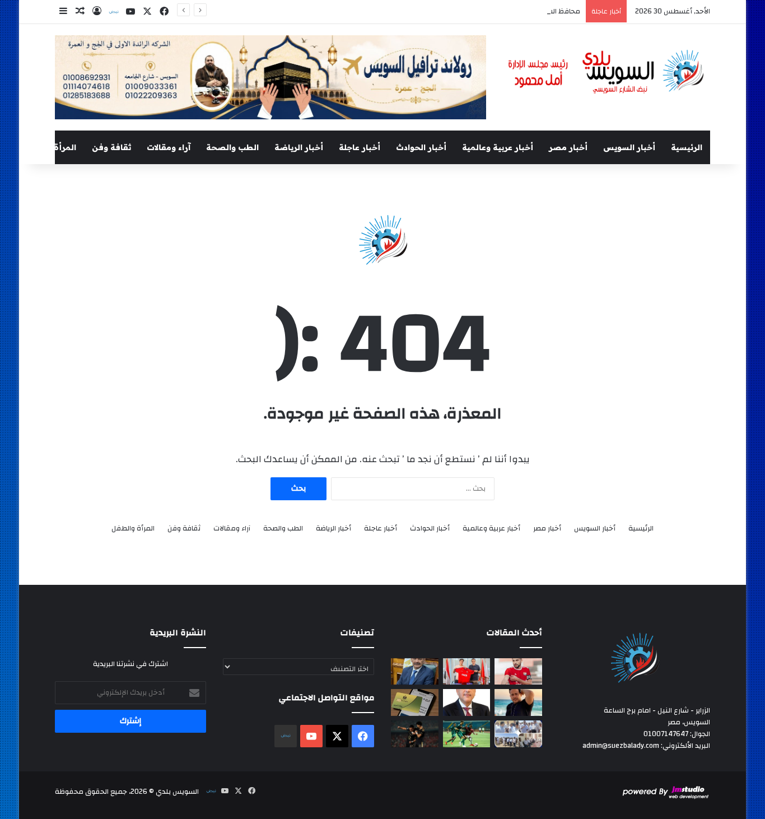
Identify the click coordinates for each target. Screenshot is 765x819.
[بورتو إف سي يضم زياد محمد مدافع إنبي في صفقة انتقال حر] (467, 671)
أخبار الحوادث (421, 147)
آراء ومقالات (168, 147)
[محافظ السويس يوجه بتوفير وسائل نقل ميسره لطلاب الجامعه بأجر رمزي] (415, 671)
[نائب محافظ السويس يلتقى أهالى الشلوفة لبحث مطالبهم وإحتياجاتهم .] (518, 733)
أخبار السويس (629, 147)
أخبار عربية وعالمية (497, 147)
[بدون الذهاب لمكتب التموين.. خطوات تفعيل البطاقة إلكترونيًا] (415, 702)
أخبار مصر (568, 147)
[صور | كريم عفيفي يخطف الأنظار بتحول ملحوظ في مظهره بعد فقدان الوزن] (518, 702)
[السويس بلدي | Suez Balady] (606, 72)
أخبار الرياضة (298, 147)
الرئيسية (686, 147)
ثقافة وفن (111, 147)
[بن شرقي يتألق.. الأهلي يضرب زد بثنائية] (415, 733)
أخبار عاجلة (359, 147)
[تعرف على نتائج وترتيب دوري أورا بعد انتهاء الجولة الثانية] (467, 733)
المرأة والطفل (49, 147)
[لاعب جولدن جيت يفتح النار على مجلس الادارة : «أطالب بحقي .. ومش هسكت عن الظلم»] (518, 671)
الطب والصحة (232, 147)
